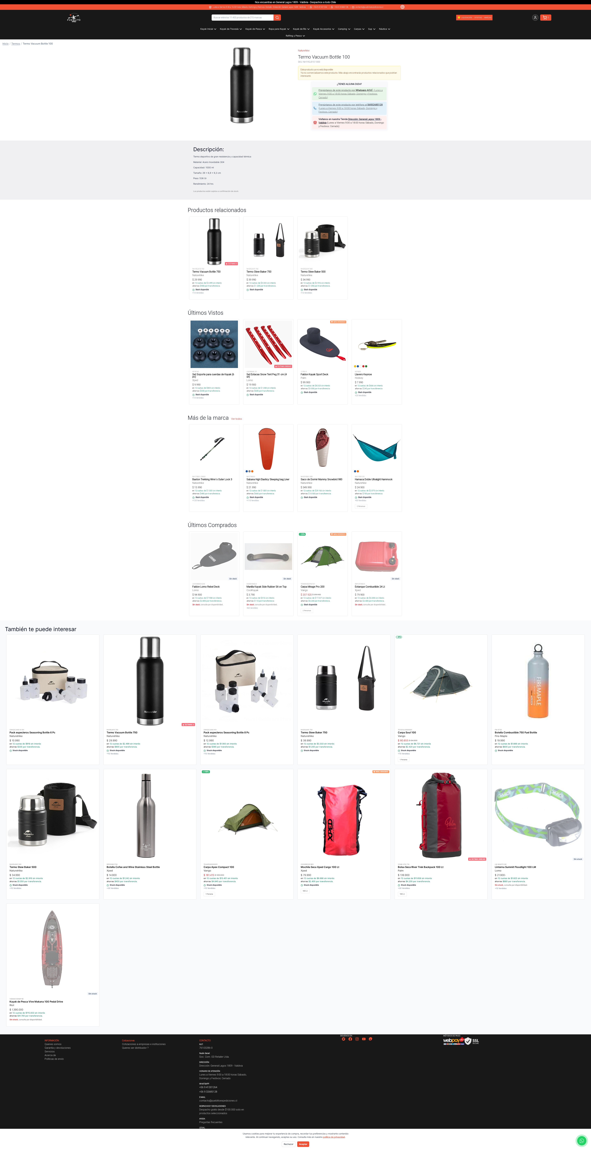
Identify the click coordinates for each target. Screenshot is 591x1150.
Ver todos (236, 418)
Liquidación (466, 17)
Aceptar (303, 1144)
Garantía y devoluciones (58, 1047)
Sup (370, 29)
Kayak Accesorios (322, 29)
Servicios (50, 1051)
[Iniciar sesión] (535, 17)
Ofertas (478, 17)
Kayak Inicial (206, 29)
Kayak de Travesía (229, 29)
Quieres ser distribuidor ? (135, 1047)
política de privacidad (334, 1137)
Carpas (357, 29)
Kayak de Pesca (253, 29)
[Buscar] (277, 17)
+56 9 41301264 (320, 7)
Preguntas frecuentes (210, 1122)
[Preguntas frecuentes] (402, 7)
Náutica (383, 29)
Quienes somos (53, 1044)
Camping (342, 29)
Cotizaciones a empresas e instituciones (144, 1044)
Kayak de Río (299, 29)
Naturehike (304, 50)
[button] (241, 85)
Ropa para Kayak (277, 29)
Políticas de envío (54, 1058)
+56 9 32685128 (341, 7)
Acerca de (50, 1055)
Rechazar (288, 1144)
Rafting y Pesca (294, 35)
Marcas (487, 17)
